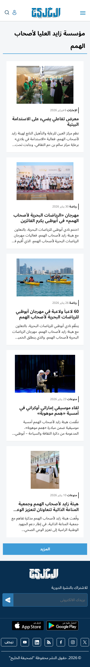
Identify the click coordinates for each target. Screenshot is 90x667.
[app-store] (28, 627)
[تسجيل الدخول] (11, 12)
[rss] (49, 642)
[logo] (47, 13)
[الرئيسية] (45, 576)
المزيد (45, 549)
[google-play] (62, 627)
